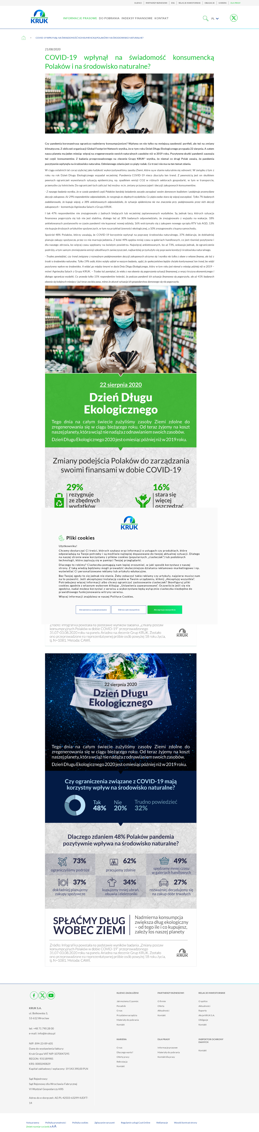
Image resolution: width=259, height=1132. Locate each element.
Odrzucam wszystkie (129, 610)
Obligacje (203, 1019)
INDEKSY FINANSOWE (137, 18)
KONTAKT (162, 18)
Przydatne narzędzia (127, 1015)
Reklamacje (162, 1122)
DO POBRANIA (109, 18)
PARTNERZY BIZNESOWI (156, 3)
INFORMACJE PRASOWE (80, 18)
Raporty (203, 1010)
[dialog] (130, 566)
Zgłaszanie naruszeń (104, 1122)
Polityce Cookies (121, 596)
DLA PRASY (235, 3)
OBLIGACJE (210, 3)
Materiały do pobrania (128, 1019)
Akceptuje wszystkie (165, 610)
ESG (173, 3)
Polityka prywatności (55, 1122)
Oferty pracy (123, 1056)
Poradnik (121, 1006)
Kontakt (121, 1024)
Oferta (161, 1006)
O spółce (203, 1001)
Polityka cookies (80, 1122)
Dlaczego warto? (125, 1052)
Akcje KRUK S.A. (207, 1015)
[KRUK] (39, 16)
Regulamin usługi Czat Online (135, 1122)
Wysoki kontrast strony (185, 1122)
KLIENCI (138, 3)
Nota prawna (32, 1122)
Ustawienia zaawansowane (93, 610)
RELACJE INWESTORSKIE (190, 3)
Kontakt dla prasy (166, 1056)
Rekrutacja (122, 1061)
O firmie (162, 1001)
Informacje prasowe (167, 1047)
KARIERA (223, 3)
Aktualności (163, 1010)
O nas (119, 1010)
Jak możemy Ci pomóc (128, 1001)
